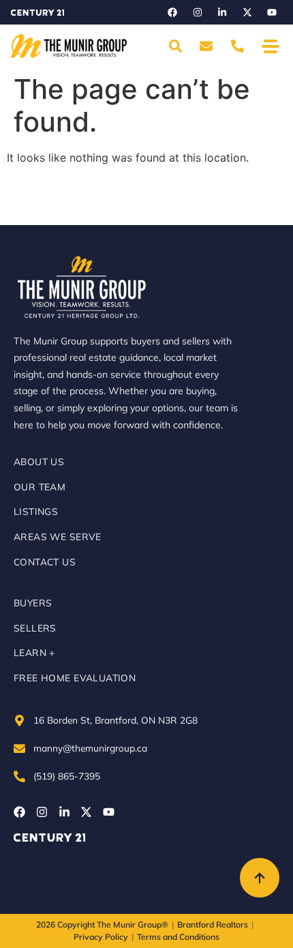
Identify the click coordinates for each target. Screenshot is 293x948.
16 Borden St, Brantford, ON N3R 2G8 (115, 720)
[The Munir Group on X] (247, 12)
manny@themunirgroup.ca (90, 748)
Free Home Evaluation (75, 677)
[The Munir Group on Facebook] (172, 12)
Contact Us (45, 561)
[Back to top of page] (259, 878)
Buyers (33, 602)
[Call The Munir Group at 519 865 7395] (238, 46)
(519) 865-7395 (66, 776)
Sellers (35, 628)
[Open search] (175, 46)
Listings (36, 511)
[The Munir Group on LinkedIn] (222, 12)
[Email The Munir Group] (205, 46)
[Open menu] (270, 46)
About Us (39, 461)
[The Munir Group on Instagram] (197, 12)
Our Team (39, 486)
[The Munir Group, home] (69, 46)
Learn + (34, 652)
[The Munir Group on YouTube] (272, 12)
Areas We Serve (58, 536)
